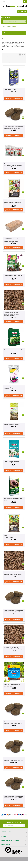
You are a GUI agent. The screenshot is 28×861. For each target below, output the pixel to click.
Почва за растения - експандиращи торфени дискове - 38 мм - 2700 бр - (13, 796)
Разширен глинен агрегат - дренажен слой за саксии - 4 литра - (13, 573)
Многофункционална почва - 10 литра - (13, 499)
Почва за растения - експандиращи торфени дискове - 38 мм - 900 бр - (13, 759)
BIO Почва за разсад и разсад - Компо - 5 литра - (12, 536)
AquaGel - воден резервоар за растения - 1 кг (12, 685)
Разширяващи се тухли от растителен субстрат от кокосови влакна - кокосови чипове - (13, 239)
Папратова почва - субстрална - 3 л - (13, 350)
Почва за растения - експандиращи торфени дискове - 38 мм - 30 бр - (13, 610)
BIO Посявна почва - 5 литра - (12, 424)
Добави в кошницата (13, 98)
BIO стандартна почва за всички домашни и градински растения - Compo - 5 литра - (13, 202)
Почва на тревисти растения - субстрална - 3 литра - (12, 462)
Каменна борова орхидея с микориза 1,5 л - (11, 387)
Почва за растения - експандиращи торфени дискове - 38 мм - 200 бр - (13, 722)
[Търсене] (25, 22)
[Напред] (24, 825)
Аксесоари (9, 26)
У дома (3, 26)
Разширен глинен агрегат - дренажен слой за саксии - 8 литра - (13, 648)
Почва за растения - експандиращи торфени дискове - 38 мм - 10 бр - (13, 127)
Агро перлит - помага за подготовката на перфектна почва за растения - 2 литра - (13, 165)
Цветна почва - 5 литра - (10, 89)
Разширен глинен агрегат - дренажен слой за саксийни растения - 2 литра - (11, 314)
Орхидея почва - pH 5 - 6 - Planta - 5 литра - (13, 276)
